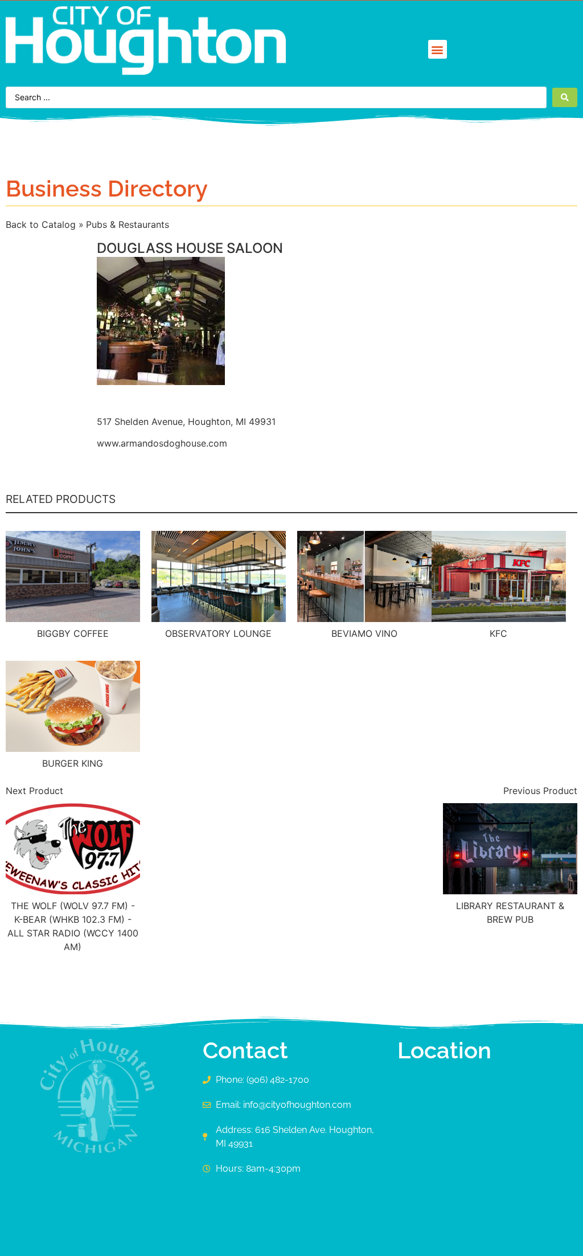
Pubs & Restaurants (127, 224)
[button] (437, 49)
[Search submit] (564, 97)
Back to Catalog (42, 224)
